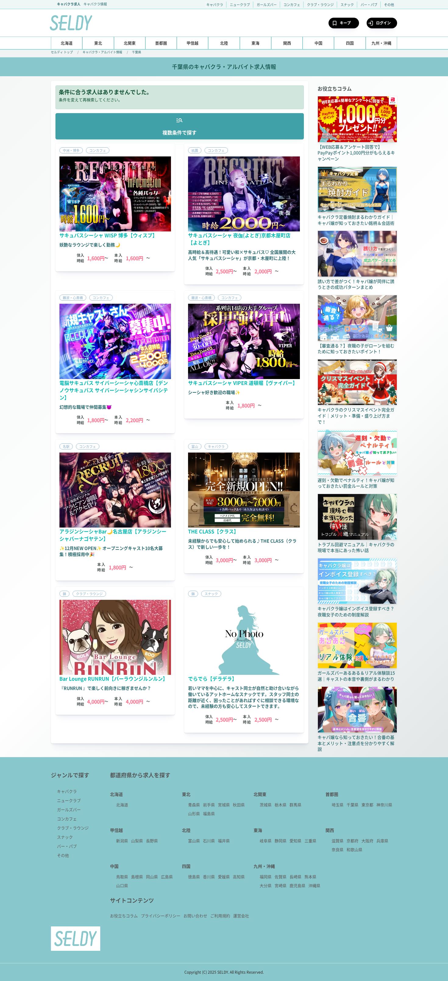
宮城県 (224, 804)
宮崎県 (280, 885)
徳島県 (194, 876)
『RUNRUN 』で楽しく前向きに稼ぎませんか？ (105, 688)
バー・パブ (369, 4)
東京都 (367, 804)
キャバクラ (214, 4)
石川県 (209, 840)
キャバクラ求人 (68, 4)
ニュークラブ (240, 4)
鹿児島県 (297, 885)
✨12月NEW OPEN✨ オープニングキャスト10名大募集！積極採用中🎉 (111, 551)
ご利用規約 (220, 915)
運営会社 (241, 915)
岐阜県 (266, 840)
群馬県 (295, 804)
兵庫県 (382, 840)
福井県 (224, 840)
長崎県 (295, 876)
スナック (347, 4)
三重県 (310, 840)
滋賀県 (337, 840)
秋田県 (239, 804)
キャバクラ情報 (95, 4)
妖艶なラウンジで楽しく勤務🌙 (89, 245)
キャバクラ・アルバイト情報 (102, 52)
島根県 (137, 876)
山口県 (122, 885)
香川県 (209, 876)
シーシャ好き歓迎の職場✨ (214, 392)
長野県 (152, 840)
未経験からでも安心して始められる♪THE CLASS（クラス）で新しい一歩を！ (242, 544)
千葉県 (136, 52)
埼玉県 (337, 804)
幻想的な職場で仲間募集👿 (85, 407)
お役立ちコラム (124, 915)
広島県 (167, 876)
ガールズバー (267, 4)
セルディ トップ (62, 52)
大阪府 (367, 840)
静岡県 (280, 840)
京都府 (352, 840)
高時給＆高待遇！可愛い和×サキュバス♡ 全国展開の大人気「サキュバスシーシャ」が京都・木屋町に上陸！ (242, 255)
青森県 (194, 804)
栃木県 (280, 804)
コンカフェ (291, 4)
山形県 (194, 813)
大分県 (266, 885)
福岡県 (266, 876)
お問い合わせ (195, 915)
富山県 (194, 840)
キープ (345, 22)
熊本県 (310, 876)
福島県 (209, 813)
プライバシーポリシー (160, 915)
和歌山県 (354, 849)
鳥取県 (122, 876)
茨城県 (266, 804)
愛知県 (295, 840)
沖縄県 (314, 885)
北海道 (122, 804)
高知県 (239, 876)
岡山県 (152, 876)
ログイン (383, 22)
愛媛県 (224, 876)
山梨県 (137, 840)
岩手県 (209, 804)
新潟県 (122, 840)
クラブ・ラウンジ (320, 4)
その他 (389, 4)
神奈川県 (384, 804)
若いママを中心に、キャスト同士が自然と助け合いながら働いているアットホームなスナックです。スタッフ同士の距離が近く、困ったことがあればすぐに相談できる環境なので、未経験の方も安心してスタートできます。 (243, 697)
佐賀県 (280, 876)
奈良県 (337, 849)
